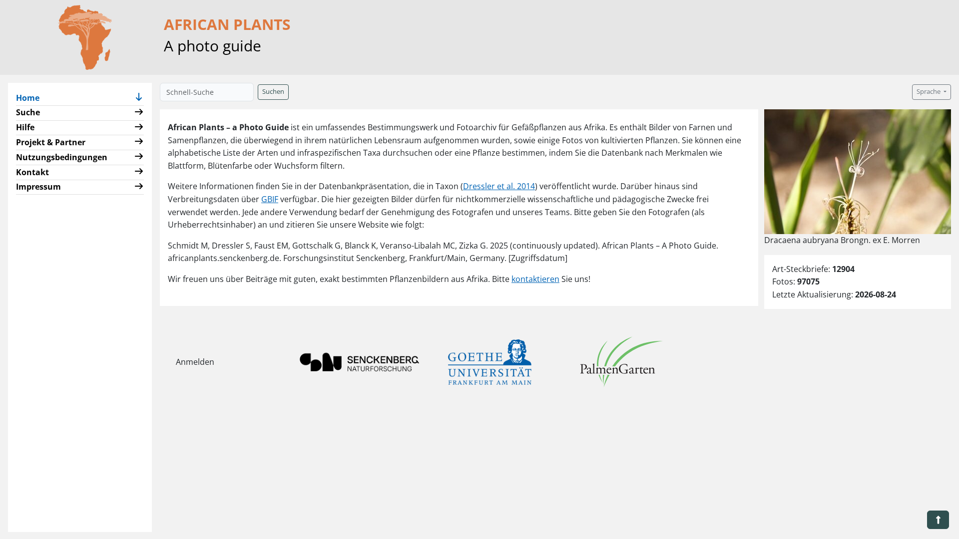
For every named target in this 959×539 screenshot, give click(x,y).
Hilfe (25, 127)
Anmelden (195, 361)
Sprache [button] (929, 91)
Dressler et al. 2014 (499, 186)
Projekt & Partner (50, 142)
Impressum (38, 186)
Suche (28, 112)
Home (31, 97)
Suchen (273, 91)
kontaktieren (535, 278)
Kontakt (32, 172)
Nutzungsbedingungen (61, 157)
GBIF (269, 199)
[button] (139, 98)
